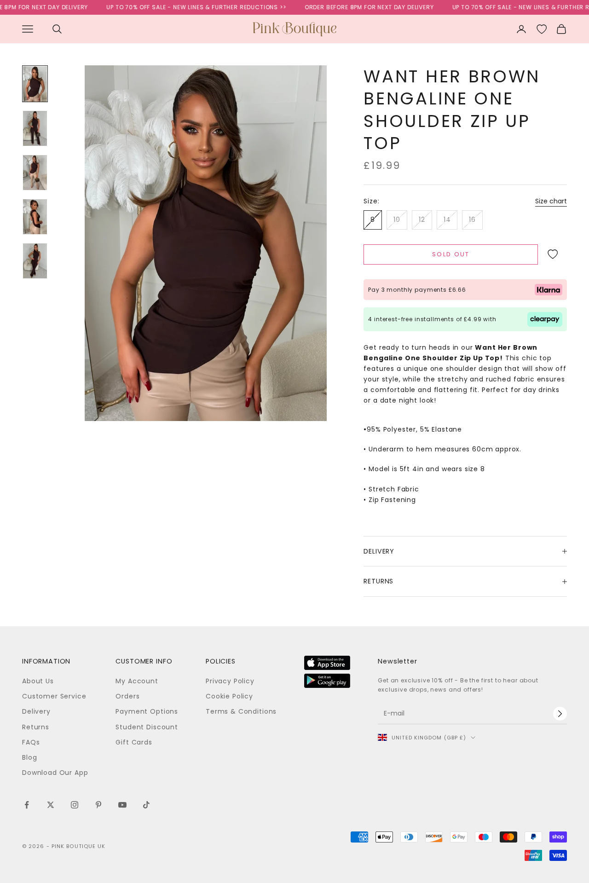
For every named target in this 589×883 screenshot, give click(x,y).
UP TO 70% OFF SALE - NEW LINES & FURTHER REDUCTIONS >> (183, 7)
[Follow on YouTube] (122, 804)
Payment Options (146, 711)
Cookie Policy (229, 696)
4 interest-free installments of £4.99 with (432, 319)
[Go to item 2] (35, 128)
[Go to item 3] (35, 172)
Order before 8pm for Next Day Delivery (356, 7)
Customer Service (54, 696)
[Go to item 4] (35, 216)
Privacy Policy (230, 681)
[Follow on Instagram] (74, 804)
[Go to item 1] (35, 83)
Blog (29, 757)
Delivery (36, 711)
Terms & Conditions (241, 711)
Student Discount (146, 727)
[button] (552, 254)
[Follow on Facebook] (26, 804)
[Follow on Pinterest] (98, 804)
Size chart (551, 201)
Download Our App (55, 772)
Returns (35, 727)
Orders (127, 696)
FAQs (31, 742)
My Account (136, 681)
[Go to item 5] (35, 260)
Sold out (451, 254)
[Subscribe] (560, 714)
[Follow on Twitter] (50, 804)
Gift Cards (133, 742)
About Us (38, 681)
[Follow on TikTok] (146, 804)
